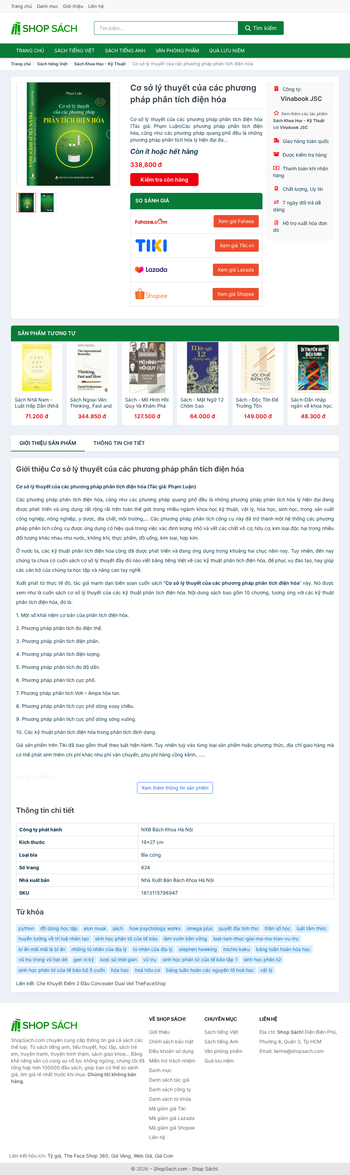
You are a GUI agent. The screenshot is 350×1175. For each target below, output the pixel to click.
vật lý (266, 970)
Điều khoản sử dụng (171, 1051)
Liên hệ (96, 6)
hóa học (120, 970)
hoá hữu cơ (147, 970)
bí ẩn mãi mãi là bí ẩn (41, 949)
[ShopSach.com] (45, 28)
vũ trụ (149, 959)
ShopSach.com (170, 1169)
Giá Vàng (121, 1156)
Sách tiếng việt (74, 50)
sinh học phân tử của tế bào (126, 938)
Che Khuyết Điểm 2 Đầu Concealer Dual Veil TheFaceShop (101, 983)
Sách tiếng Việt (52, 63)
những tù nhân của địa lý (99, 949)
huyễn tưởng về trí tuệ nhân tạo (53, 938)
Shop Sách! (205, 1169)
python (26, 928)
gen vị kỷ (83, 959)
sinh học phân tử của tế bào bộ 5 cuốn (61, 970)
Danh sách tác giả (169, 1080)
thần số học (278, 928)
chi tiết (119, 443)
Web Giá (143, 1156)
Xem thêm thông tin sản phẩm (175, 788)
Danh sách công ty (170, 1089)
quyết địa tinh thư (238, 928)
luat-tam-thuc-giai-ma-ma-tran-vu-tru (255, 938)
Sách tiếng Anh (221, 1041)
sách (117, 928)
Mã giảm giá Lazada (171, 1118)
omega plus (200, 928)
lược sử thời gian (118, 959)
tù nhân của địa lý (153, 949)
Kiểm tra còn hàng (164, 179)
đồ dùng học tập (59, 928)
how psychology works (154, 928)
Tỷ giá (54, 1156)
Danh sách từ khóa (170, 1099)
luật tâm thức (311, 928)
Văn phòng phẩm (177, 50)
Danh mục (47, 6)
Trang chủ (21, 6)
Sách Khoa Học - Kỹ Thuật (100, 63)
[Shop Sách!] (45, 1024)
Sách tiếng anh (125, 50)
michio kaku (236, 949)
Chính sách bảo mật (171, 1041)
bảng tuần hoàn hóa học (283, 949)
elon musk (95, 928)
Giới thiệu (73, 6)
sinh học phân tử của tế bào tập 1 (200, 959)
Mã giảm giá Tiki (167, 1108)
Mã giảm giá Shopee (172, 1128)
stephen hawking (198, 949)
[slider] (26, 202)
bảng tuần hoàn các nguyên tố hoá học (210, 970)
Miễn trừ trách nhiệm (172, 1061)
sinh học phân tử (262, 959)
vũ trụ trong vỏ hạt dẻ (42, 959)
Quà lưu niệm (226, 50)
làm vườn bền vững (185, 938)
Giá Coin (164, 1156)
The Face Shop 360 (86, 1156)
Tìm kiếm (264, 28)
